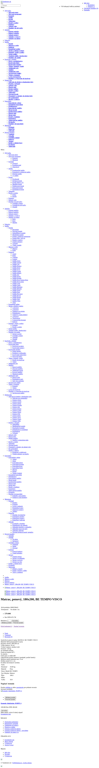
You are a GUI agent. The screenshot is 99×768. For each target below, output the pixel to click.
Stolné (14, 546)
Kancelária (8, 101)
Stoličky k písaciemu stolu (20, 440)
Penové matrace (9, 582)
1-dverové (15, 308)
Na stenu (15, 539)
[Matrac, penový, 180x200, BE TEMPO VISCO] (20, 587)
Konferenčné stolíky (18, 170)
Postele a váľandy (14, 84)
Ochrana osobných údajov (13, 729)
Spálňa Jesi (15, 275)
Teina (14, 302)
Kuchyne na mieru (18, 346)
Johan (14, 461)
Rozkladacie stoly (17, 379)
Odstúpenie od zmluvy (11, 725)
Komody (11, 16)
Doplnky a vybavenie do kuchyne (19, 78)
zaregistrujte (20, 687)
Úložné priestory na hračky (20, 454)
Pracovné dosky (17, 356)
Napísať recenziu (18, 626)
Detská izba (8, 80)
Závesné (14, 548)
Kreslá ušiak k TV (18, 182)
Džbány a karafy (17, 569)
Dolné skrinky (16, 351)
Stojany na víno (17, 562)
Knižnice (11, 24)
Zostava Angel (16, 402)
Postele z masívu (17, 240)
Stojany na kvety (17, 560)
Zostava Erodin (17, 405)
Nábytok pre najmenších (19, 398)
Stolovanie (12, 146)
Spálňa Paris (16, 292)
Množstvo (4, 620)
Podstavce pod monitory (19, 497)
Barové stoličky (17, 367)
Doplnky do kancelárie (16, 124)
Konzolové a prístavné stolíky (21, 172)
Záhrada (11, 131)
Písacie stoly (12, 87)
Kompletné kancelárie (16, 104)
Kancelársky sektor (15, 103)
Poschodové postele (18, 428)
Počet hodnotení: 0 (6, 626)
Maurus (14, 469)
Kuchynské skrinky (15, 64)
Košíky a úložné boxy (15, 143)
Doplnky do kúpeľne (18, 515)
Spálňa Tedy (16, 299)
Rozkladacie (16, 431)
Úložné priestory (17, 242)
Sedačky (7, 30)
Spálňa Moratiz (17, 289)
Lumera (14, 259)
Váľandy (15, 243)
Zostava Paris (16, 416)
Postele (11, 44)
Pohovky (7, 40)
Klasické (15, 158)
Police (14, 195)
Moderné (15, 160)
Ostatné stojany (17, 556)
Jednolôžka (15, 424)
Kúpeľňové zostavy (18, 518)
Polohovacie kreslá (18, 186)
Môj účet (7, 752)
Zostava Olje (16, 414)
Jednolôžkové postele (18, 233)
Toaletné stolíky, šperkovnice (18, 56)
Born (13, 221)
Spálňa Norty (16, 290)
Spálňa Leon (16, 283)
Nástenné (15, 544)
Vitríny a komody (14, 75)
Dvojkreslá (15, 179)
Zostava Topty (16, 419)
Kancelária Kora (17, 466)
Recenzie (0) (8, 637)
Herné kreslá (13, 110)
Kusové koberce (17, 551)
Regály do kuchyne (18, 360)
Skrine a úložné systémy (16, 51)
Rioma (14, 471)
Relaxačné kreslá (17, 188)
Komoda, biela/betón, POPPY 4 (11, 703)
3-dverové (15, 316)
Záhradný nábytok (18, 530)
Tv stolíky (15, 175)
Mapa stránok (9, 741)
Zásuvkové (15, 167)
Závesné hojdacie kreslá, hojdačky (22, 532)
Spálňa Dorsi (16, 268)
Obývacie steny (13, 12)
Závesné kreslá (13, 94)
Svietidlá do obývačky (19, 205)
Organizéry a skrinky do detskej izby (21, 96)
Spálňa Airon (16, 261)
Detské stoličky (13, 89)
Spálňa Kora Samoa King (20, 280)
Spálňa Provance (17, 294)
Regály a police (13, 23)
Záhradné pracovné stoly (19, 529)
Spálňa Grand (16, 271)
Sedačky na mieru (14, 38)
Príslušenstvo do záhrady (20, 525)
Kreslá (11, 19)
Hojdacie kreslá (17, 181)
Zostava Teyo (16, 417)
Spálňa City (16, 264)
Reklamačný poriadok (11, 723)
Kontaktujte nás (9, 740)
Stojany (11, 141)
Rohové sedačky (14, 33)
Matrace (14, 248)
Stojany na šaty (17, 334)
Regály (14, 196)
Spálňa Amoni (16, 262)
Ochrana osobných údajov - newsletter (16, 730)
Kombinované (16, 165)
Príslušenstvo (13, 106)
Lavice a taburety (17, 506)
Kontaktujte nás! (6, 714)
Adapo (14, 459)
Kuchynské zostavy (18, 348)
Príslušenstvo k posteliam (20, 429)
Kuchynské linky (14, 63)
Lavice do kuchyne (15, 77)
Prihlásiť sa (91, 6)
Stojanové (15, 541)
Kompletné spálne (14, 49)
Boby (14, 219)
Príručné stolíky (17, 174)
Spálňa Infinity (16, 273)
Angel (14, 254)
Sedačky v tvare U (14, 37)
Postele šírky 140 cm (18, 238)
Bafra (14, 255)
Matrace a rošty (14, 45)
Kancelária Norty (17, 468)
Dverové (15, 163)
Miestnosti (8, 125)
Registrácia (91, 5)
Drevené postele (17, 231)
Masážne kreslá (17, 184)
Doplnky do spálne (15, 57)
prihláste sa (8, 687)
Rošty (14, 250)
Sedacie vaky (13, 26)
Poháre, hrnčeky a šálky (19, 570)
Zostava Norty (16, 412)
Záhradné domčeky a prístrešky (22, 527)
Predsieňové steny (17, 508)
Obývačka (8, 11)
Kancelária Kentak (18, 464)
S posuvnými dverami (19, 320)
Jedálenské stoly (14, 71)
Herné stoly (12, 115)
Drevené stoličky (17, 369)
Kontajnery (12, 118)
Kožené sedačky (14, 31)
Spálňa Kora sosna (18, 282)
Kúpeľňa (12, 129)
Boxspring (15, 229)
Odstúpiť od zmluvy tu (12, 732)
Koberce (11, 139)
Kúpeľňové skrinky (18, 516)
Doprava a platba (10, 727)
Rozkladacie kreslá (18, 189)
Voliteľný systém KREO (19, 315)
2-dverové (15, 309)
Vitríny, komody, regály (16, 66)
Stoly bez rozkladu (18, 381)
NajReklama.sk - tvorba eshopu (22, 763)
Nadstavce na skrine (18, 311)
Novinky (7, 754)
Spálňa (7, 42)
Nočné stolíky (13, 54)
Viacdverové (16, 318)
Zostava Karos (16, 409)
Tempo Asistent (17, 473)
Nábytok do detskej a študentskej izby (21, 82)
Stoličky (11, 70)
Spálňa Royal (16, 295)
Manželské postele (18, 235)
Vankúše (11, 134)
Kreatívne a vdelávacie (19, 452)
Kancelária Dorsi (17, 463)
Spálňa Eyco (16, 269)
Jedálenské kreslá (17, 370)
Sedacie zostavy (14, 35)
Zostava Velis (16, 421)
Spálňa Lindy (16, 285)
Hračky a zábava (14, 99)
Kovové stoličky (17, 372)
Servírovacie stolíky (15, 73)
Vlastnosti (8, 635)
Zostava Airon (16, 400)
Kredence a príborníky (19, 353)
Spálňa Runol (16, 297)
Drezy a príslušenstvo (16, 61)
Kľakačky (12, 122)
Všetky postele (16, 245)
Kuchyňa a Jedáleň (10, 59)
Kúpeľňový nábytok (18, 520)
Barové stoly (16, 377)
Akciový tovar (9, 745)
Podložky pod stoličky (19, 496)
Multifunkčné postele (18, 426)
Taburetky (12, 21)
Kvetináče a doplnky (18, 523)
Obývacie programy (15, 14)
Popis (6, 633)
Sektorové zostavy (18, 509)
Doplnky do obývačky (16, 28)
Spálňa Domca (16, 266)
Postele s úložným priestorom (21, 236)
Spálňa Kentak (16, 278)
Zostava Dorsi (16, 403)
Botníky (14, 503)
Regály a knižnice (14, 117)
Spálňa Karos (16, 276)
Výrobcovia (8, 743)
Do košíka (15, 620)
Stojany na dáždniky (18, 558)
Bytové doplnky (10, 132)
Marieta (14, 222)
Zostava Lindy (16, 410)
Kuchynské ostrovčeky (19, 355)
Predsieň (11, 127)
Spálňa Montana (17, 287)
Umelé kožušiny (17, 553)
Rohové (14, 322)
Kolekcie (11, 47)
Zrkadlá (11, 136)
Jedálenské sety (14, 68)
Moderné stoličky (17, 374)
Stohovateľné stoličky (16, 120)
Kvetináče (12, 144)
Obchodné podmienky (11, 722)
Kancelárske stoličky (15, 108)
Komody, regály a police (16, 52)
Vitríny (14, 362)
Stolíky (11, 17)
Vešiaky (14, 511)
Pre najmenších (14, 98)
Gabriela (15, 257)
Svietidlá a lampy (14, 138)
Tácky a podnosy (17, 572)
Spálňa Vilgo (16, 301)
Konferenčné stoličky (15, 111)
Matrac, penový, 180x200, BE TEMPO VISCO (19, 584)
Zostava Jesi (16, 407)
